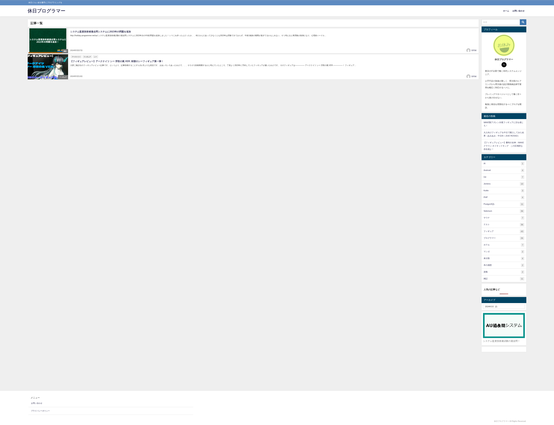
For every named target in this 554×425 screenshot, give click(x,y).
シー (95, 56)
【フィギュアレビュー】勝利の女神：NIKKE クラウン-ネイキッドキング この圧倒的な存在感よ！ (504, 146)
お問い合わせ (518, 11)
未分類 (503, 258)
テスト (503, 224)
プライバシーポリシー (40, 411)
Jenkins (503, 184)
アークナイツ (76, 56)
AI (503, 163)
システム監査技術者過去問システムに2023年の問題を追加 (100, 31)
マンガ (503, 252)
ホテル (503, 245)
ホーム (506, 11)
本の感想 (503, 265)
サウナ (503, 218)
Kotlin (503, 190)
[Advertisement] (504, 371)
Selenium (503, 211)
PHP (503, 197)
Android (503, 170)
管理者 (474, 50)
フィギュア (63, 77)
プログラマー (503, 238)
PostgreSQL (503, 204)
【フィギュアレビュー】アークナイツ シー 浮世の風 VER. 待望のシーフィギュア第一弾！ (116, 61)
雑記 (65, 51)
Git (503, 177)
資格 (503, 272)
